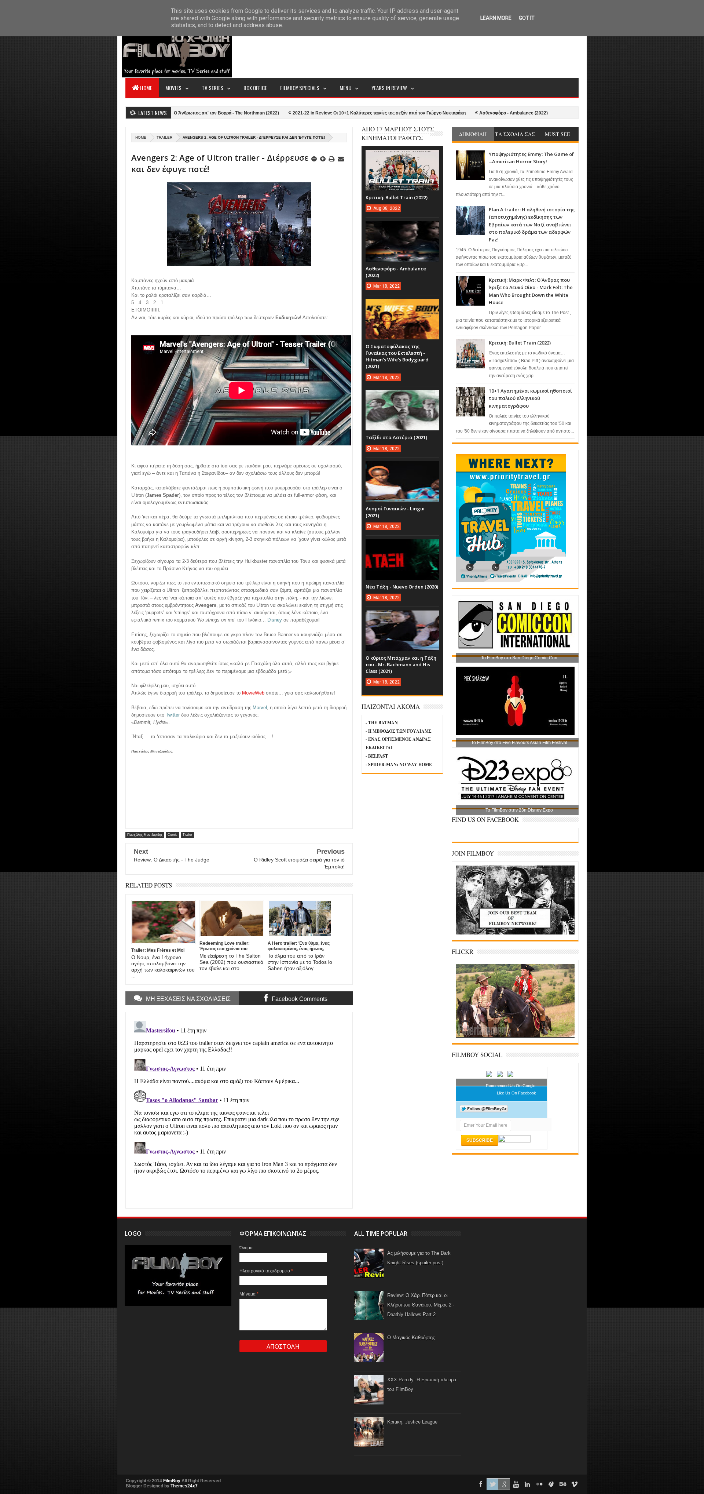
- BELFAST (377, 756)
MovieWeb (253, 693)
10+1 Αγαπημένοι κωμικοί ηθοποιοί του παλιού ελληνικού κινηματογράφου (530, 398)
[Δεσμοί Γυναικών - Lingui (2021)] (402, 468)
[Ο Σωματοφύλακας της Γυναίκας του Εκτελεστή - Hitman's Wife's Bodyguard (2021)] (402, 306)
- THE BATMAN (382, 722)
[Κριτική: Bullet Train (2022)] (402, 157)
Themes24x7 (184, 1485)
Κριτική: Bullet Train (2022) (520, 342)
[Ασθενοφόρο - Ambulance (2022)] (402, 228)
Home (146, 88)
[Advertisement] (445, 49)
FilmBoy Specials (299, 88)
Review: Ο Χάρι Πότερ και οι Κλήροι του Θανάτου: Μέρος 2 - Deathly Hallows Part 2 (420, 1305)
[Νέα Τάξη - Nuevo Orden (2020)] (402, 546)
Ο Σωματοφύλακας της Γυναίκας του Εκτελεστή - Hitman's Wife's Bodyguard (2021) (397, 356)
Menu (345, 88)
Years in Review (389, 88)
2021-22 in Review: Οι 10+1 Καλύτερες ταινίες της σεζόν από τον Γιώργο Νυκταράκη (306, 113)
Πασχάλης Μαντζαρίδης (144, 835)
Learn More (495, 18)
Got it (527, 18)
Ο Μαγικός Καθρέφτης (411, 1337)
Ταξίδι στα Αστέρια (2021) (396, 437)
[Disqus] (239, 1109)
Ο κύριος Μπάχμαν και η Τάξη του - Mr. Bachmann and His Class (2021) (401, 664)
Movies (173, 88)
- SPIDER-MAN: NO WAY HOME (399, 764)
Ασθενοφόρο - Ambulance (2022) (440, 113)
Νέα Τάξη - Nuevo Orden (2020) (402, 586)
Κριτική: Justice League (412, 1422)
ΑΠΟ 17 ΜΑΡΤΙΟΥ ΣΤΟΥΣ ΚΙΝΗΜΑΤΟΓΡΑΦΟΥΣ (398, 133)
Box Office (255, 88)
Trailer (164, 137)
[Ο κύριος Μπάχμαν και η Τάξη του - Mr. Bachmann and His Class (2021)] (402, 618)
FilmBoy (171, 1480)
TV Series (212, 88)
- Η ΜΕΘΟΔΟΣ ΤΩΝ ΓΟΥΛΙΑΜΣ (399, 731)
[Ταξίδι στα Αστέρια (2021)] (402, 397)
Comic (172, 835)
